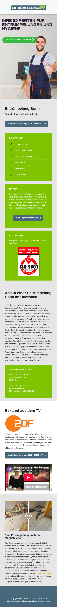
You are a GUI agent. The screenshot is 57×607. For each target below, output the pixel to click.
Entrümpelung (21, 144)
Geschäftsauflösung (23, 150)
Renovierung (20, 169)
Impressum (12, 601)
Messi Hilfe (20, 162)
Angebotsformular (43, 573)
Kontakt (21, 601)
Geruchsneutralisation (24, 156)
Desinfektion (20, 175)
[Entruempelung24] (28, 7)
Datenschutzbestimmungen (38, 601)
